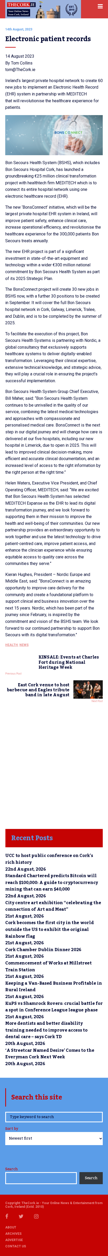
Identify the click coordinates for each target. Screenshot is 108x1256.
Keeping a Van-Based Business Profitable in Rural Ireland (53, 986)
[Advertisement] (54, 764)
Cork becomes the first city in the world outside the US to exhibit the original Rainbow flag (49, 929)
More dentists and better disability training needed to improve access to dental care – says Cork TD (46, 1030)
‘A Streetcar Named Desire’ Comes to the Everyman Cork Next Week (49, 1053)
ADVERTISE (14, 1240)
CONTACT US (15, 1246)
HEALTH (11, 645)
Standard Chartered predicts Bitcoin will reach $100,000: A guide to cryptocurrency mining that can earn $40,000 (51, 882)
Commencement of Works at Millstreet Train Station (48, 966)
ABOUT (10, 1227)
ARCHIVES (13, 1234)
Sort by (11, 1129)
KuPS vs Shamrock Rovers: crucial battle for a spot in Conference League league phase (53, 1007)
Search (11, 1169)
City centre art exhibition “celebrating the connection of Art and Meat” (53, 906)
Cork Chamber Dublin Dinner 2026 (43, 950)
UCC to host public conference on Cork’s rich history (49, 859)
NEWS (24, 645)
